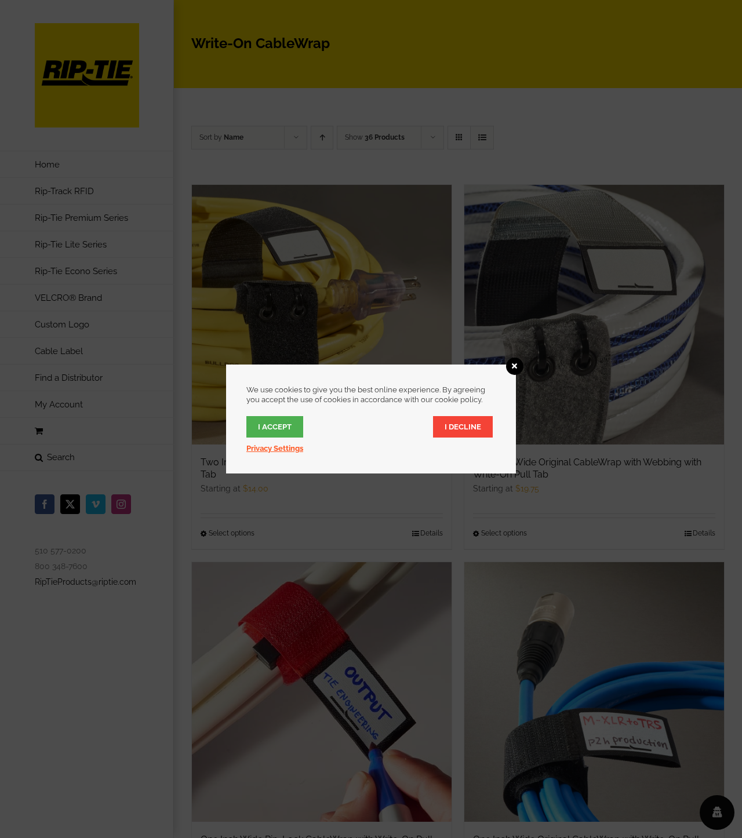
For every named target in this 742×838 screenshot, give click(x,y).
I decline (463, 426)
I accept (275, 426)
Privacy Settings (274, 448)
